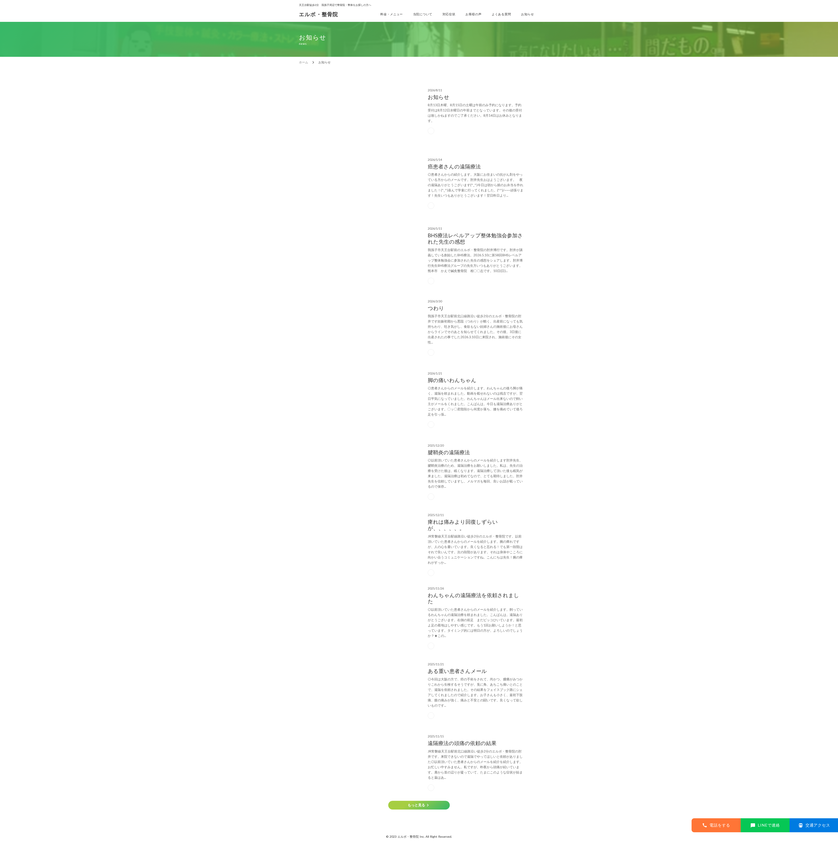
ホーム (303, 62)
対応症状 (449, 14)
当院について (422, 14)
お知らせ (527, 14)
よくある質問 (501, 14)
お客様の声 (473, 14)
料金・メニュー (391, 14)
